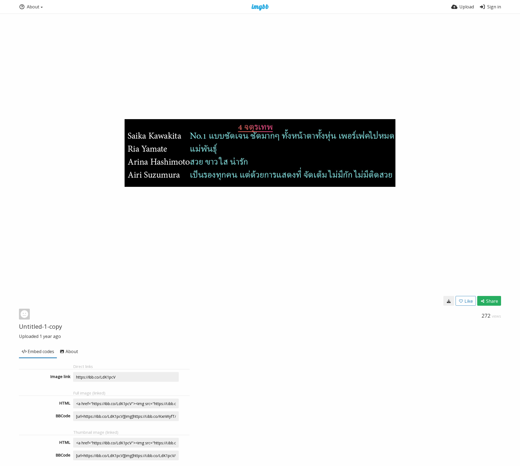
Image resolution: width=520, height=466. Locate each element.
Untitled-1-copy (40, 326)
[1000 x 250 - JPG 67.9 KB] (448, 301)
